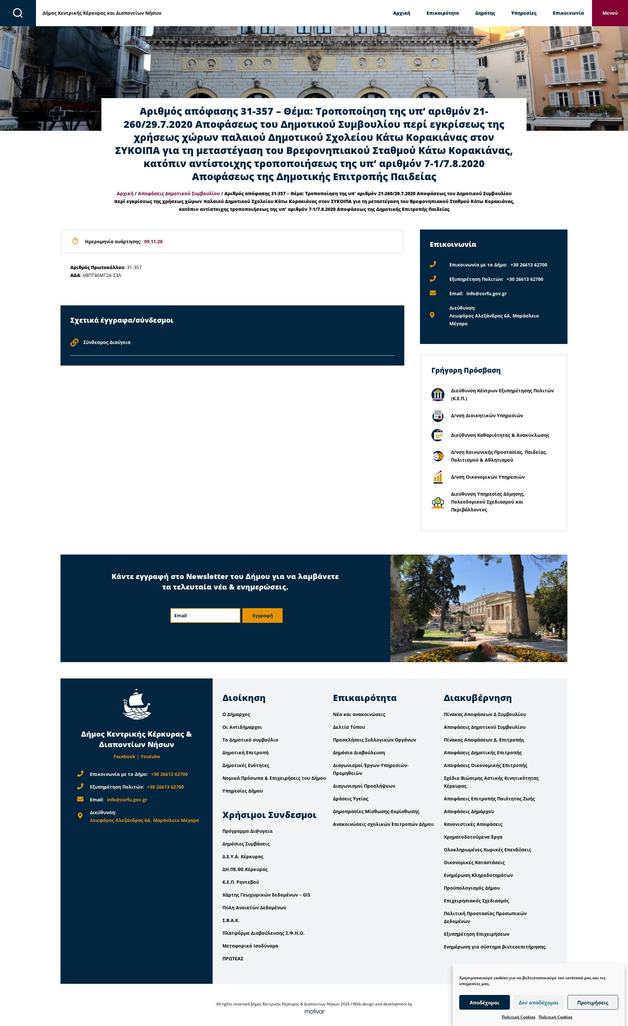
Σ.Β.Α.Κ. (230, 920)
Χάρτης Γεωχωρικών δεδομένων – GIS (266, 895)
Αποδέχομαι (484, 1002)
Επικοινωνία (568, 13)
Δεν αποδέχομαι (539, 1002)
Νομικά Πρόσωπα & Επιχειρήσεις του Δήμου (274, 778)
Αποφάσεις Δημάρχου (469, 811)
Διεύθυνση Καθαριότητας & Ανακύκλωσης (500, 435)
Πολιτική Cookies (518, 1017)
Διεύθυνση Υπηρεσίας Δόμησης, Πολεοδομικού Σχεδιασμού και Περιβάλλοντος (488, 502)
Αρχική (401, 13)
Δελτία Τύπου (349, 727)
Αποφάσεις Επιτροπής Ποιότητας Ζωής (489, 798)
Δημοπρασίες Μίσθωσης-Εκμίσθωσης (376, 811)
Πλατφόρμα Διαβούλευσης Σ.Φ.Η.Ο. (263, 933)
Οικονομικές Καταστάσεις (474, 862)
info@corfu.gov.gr (486, 293)
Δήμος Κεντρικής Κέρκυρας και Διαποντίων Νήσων (102, 13)
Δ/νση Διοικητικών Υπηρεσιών (487, 415)
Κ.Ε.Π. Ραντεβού (240, 882)
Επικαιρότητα (443, 13)
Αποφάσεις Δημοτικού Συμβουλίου (179, 193)
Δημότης (485, 13)
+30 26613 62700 (529, 265)
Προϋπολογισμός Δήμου (472, 888)
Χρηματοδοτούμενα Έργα (473, 837)
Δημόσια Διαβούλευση (359, 752)
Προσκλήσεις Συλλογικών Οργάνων (374, 740)
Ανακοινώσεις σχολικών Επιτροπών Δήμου (383, 824)
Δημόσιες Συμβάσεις (246, 844)
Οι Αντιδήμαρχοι (242, 727)
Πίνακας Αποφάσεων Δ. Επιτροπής (484, 740)
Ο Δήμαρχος (236, 714)
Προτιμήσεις (592, 1002)
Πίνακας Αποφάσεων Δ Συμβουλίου (485, 714)
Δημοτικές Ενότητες (245, 765)
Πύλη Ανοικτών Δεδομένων (254, 907)
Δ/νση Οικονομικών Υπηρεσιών (488, 477)
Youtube (150, 756)
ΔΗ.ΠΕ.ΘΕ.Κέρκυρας (245, 869)
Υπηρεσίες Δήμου (242, 791)
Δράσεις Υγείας (350, 798)
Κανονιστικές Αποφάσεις (473, 824)
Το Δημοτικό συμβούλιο (250, 740)
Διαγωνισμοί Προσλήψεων (364, 786)
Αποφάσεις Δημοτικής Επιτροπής (483, 752)
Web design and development (380, 1004)
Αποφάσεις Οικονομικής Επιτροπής (485, 765)
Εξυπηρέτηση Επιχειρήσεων (476, 934)
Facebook (124, 756)
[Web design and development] (314, 1012)
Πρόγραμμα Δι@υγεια (247, 831)
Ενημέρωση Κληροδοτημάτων (478, 875)
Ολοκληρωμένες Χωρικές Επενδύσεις (487, 849)
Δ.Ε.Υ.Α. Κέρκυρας (242, 856)
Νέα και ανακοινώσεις (359, 714)
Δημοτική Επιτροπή (245, 752)
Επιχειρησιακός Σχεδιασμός (476, 901)
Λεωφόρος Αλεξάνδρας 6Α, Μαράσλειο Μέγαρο (144, 820)
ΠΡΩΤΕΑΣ (232, 958)
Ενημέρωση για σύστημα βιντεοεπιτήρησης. (495, 947)
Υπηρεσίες (523, 13)
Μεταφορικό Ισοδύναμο (250, 946)
